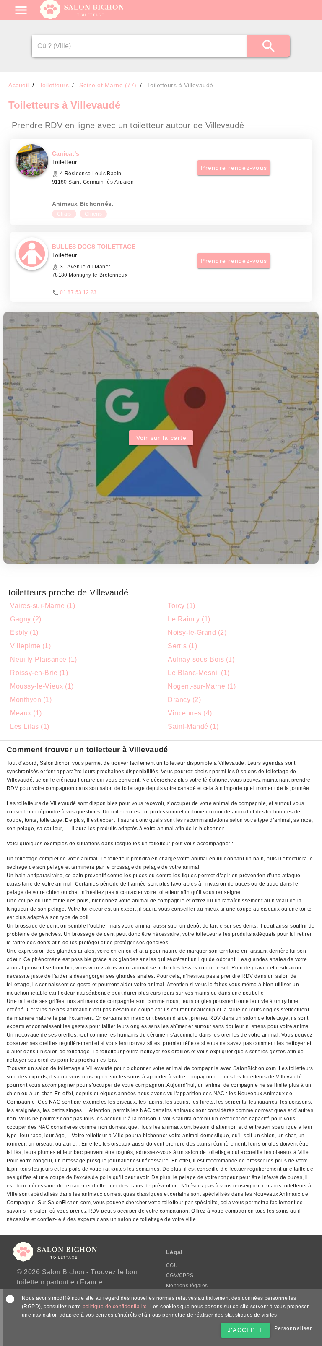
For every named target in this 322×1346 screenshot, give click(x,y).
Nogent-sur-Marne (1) (202, 686)
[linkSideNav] (21, 10)
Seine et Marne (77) (108, 85)
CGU (172, 1265)
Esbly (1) (24, 632)
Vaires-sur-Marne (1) (42, 605)
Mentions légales (187, 1286)
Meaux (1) (26, 713)
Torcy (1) (181, 605)
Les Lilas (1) (29, 726)
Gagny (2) (26, 619)
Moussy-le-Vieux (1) (42, 686)
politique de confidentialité (115, 1307)
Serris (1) (182, 646)
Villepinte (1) (30, 646)
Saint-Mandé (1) (193, 726)
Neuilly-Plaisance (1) (43, 659)
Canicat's (65, 153)
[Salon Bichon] (83, 16)
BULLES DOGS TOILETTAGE (94, 246)
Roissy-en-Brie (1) (39, 672)
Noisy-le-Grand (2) (197, 632)
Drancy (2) (184, 699)
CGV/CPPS (179, 1275)
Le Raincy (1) (189, 619)
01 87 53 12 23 (78, 292)
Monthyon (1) (31, 699)
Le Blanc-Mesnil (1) (199, 672)
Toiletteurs (54, 85)
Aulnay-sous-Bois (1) (201, 659)
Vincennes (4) (190, 713)
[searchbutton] (268, 46)
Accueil (18, 85)
